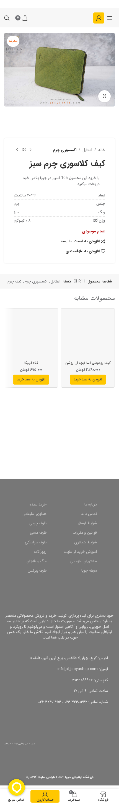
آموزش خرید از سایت (80, 552)
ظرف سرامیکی (35, 542)
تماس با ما (89, 514)
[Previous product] (30, 150)
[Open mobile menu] (109, 18)
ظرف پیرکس (37, 570)
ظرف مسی (38, 533)
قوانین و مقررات (85, 533)
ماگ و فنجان (36, 561)
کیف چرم (14, 281)
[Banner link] (59, 448)
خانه (101, 150)
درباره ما (90, 504)
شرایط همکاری (85, 542)
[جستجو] (6, 18)
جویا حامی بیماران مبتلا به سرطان (20, 743)
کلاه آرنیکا (31, 363)
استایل (87, 150)
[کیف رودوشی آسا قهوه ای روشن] (88, 335)
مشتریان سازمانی (83, 561)
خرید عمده (38, 504)
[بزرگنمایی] (104, 96)
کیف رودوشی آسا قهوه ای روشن (88, 363)
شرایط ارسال (87, 523)
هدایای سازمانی (34, 514)
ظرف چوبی (37, 523)
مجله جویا (89, 570)
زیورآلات (40, 552)
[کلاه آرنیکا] (31, 335)
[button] (88, 380)
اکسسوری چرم (64, 150)
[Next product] (17, 150)
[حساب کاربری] (98, 18)
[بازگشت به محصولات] (23, 150)
